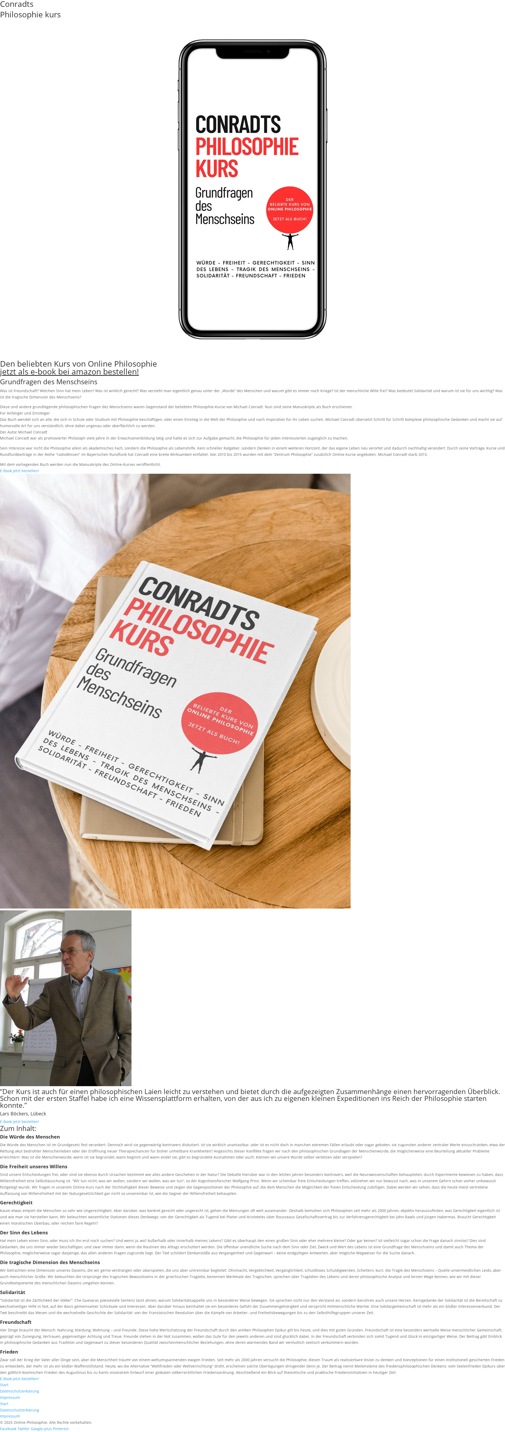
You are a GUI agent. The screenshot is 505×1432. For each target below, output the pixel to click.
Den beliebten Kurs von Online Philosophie (78, 367)
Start (4, 1384)
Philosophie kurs (30, 14)
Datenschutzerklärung (19, 1391)
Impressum (10, 1397)
